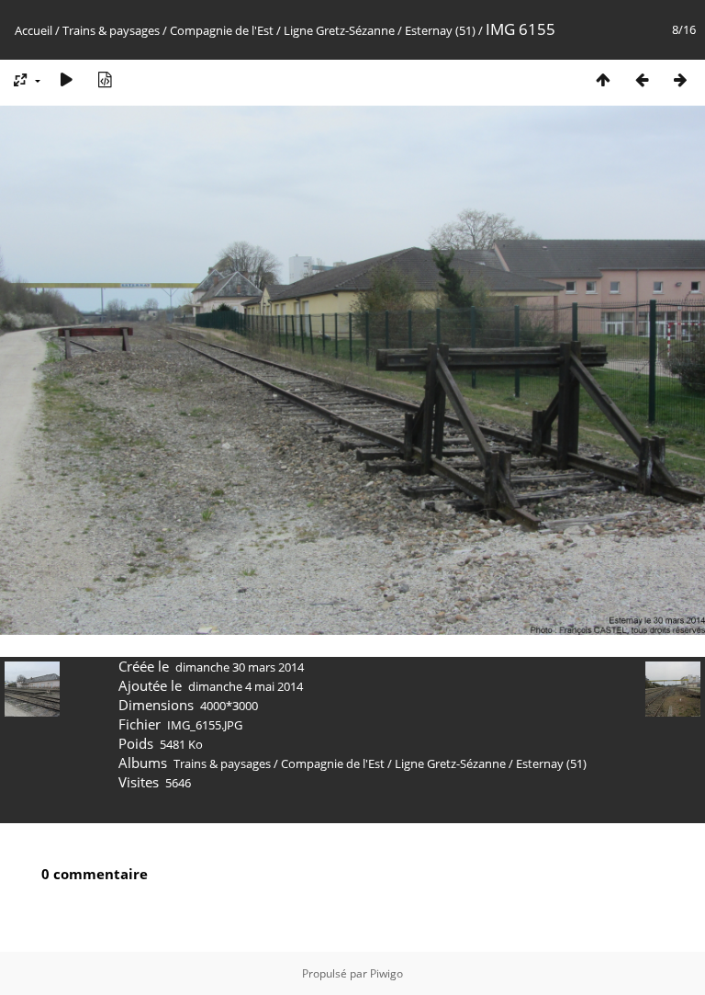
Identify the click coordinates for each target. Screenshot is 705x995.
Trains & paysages (111, 30)
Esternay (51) (440, 30)
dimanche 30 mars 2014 (239, 667)
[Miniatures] (603, 79)
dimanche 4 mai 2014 (245, 686)
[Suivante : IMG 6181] (680, 79)
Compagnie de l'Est (222, 30)
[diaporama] (66, 79)
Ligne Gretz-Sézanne (339, 30)
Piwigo (386, 973)
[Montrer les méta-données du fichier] (104, 79)
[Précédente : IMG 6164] (641, 79)
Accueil (33, 30)
